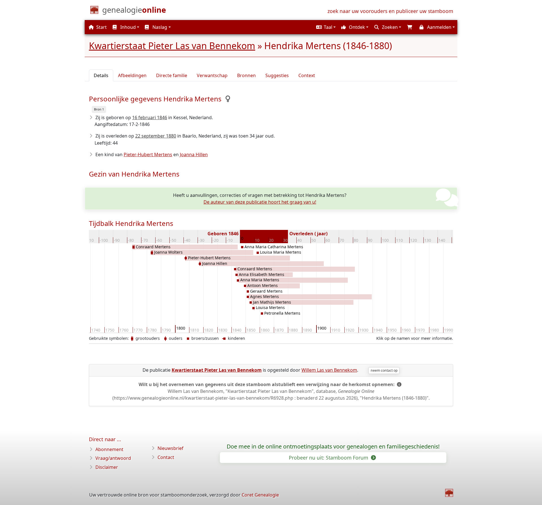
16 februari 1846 (149, 117)
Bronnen (246, 75)
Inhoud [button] (127, 27)
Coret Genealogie (260, 495)
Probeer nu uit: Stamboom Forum (329, 457)
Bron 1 (99, 109)
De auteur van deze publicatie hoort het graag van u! (260, 202)
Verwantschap (212, 75)
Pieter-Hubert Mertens (148, 154)
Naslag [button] (159, 27)
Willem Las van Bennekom (329, 370)
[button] (325, 27)
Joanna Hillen (194, 154)
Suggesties (277, 75)
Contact (166, 457)
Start (101, 27)
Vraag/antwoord (113, 458)
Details (101, 75)
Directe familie (171, 75)
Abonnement (109, 449)
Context (306, 75)
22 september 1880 (155, 136)
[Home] (449, 493)
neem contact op (384, 370)
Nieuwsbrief (170, 448)
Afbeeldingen (132, 75)
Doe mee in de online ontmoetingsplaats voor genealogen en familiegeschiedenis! (333, 446)
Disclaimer (106, 467)
